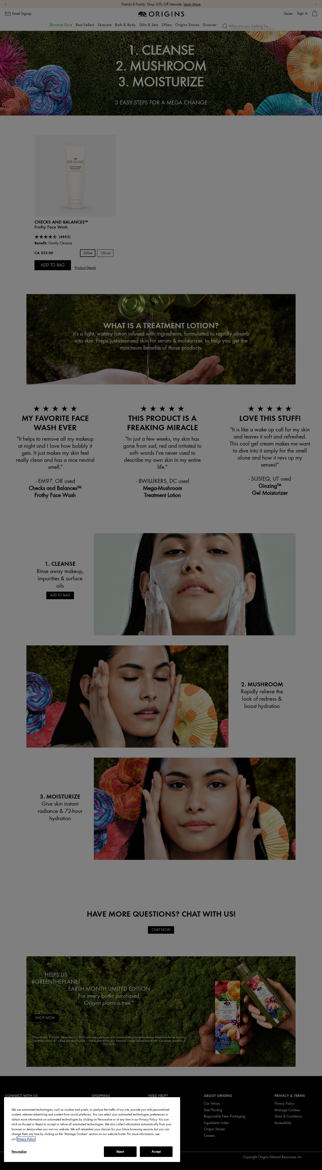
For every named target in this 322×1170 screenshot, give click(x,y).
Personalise (19, 1151)
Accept (156, 1151)
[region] (92, 1129)
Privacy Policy (26, 1139)
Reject (120, 1151)
